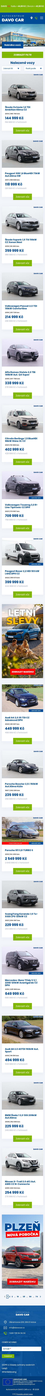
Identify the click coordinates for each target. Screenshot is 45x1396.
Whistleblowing (9, 1371)
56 (30, 1296)
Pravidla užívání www (24, 1394)
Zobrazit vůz (22, 130)
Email (6, 1349)
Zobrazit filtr (23, 54)
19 (18, 1296)
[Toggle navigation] (41, 17)
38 (24, 1296)
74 (37, 1296)
